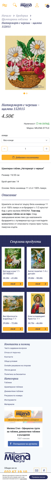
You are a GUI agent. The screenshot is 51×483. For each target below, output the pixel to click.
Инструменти (10, 400)
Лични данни (10, 370)
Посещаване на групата (25, 443)
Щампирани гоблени (13, 387)
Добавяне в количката (27, 157)
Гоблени (8, 382)
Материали (9, 404)
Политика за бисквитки (15, 374)
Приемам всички (38, 477)
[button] (24, 93)
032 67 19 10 (15, 472)
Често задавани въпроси (15, 348)
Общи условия (10, 361)
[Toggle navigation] (4, 5)
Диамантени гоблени (13, 391)
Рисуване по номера (13, 395)
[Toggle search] (15, 5)
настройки (23, 478)
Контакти (8, 357)
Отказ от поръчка (12, 352)
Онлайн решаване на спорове (17, 365)
